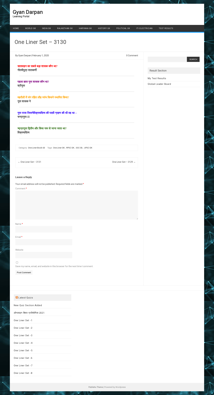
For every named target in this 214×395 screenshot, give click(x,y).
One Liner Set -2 (23, 328)
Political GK (123, 28)
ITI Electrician (144, 28)
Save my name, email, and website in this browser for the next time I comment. (54, 266)
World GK (30, 28)
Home (16, 28)
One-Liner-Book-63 (36, 148)
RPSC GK (70, 148)
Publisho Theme (96, 387)
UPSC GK (88, 148)
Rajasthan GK (65, 28)
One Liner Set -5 (23, 350)
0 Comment (132, 55)
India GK (46, 28)
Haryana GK (85, 28)
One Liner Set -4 (23, 343)
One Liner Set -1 (23, 320)
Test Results (166, 28)
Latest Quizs (25, 297)
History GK (104, 28)
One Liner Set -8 (23, 373)
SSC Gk (79, 148)
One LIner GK (59, 148)
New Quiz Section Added (28, 305)
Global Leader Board (159, 84)
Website (19, 250)
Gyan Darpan (28, 12)
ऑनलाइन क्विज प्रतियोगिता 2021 (29, 312)
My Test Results (157, 78)
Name (19, 224)
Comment (21, 188)
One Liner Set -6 (23, 358)
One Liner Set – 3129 (124, 162)
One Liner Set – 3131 (29, 162)
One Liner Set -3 (23, 335)
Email (18, 237)
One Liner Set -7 (23, 365)
